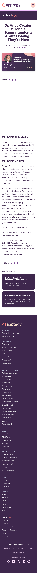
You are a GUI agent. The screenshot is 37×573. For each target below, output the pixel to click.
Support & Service (7, 424)
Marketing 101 (6, 536)
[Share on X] (20, 48)
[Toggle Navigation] (33, 5)
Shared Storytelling (8, 405)
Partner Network (7, 507)
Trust (27, 544)
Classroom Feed (7, 418)
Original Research (7, 527)
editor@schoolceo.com (12, 254)
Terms (10, 544)
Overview (5, 520)
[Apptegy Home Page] (12, 325)
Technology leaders (8, 461)
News (4, 504)
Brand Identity (6, 408)
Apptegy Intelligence (8, 386)
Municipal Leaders (8, 470)
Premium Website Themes (10, 402)
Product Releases (7, 434)
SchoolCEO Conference (9, 530)
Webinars (5, 443)
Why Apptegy (6, 497)
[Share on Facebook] (22, 48)
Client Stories (6, 437)
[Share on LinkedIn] (25, 48)
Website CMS (6, 376)
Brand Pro (5, 354)
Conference (5, 486)
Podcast (4, 533)
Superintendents (7, 454)
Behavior (5, 421)
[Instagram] (28, 561)
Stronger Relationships (9, 411)
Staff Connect (6, 363)
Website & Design (7, 395)
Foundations (6, 344)
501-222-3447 (20, 553)
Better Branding (7, 392)
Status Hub (5, 447)
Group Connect (7, 350)
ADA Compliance (7, 379)
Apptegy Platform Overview (10, 333)
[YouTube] (13, 561)
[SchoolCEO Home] (18, 517)
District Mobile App (8, 398)
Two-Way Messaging (8, 414)
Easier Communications (9, 373)
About (4, 494)
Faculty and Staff (7, 464)
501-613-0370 (21, 557)
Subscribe (5, 524)
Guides (4, 480)
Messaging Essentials (9, 347)
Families (4, 467)
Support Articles (7, 440)
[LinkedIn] (24, 561)
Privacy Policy (18, 544)
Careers (4, 501)
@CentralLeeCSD (10, 235)
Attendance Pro (7, 360)
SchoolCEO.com (9, 243)
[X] (19, 561)
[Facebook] (8, 561)
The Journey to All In (8, 336)
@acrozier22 (21, 227)
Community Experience (9, 357)
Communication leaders (9, 457)
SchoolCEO (6, 483)
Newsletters (6, 383)
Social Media (6, 389)
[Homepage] (11, 5)
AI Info (4, 510)
